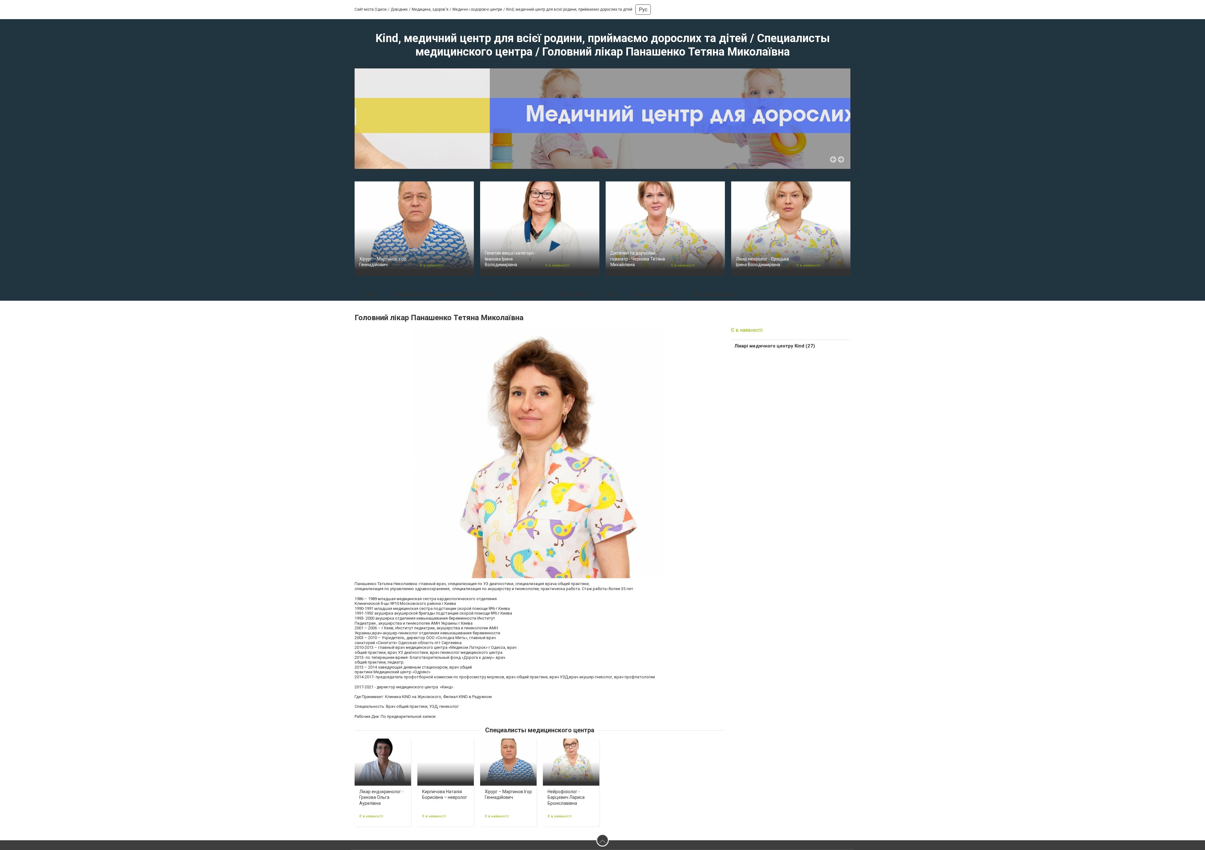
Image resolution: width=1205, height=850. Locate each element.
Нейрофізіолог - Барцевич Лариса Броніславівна (566, 797)
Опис (370, 294)
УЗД (611, 294)
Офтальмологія (654, 294)
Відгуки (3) (528, 294)
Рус (643, 10)
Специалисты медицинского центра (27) (445, 294)
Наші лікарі (573, 294)
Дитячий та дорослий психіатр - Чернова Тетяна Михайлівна (637, 258)
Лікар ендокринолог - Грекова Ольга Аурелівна (381, 797)
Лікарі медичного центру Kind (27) (774, 346)
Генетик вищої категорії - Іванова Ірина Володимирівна (510, 258)
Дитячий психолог (714, 294)
